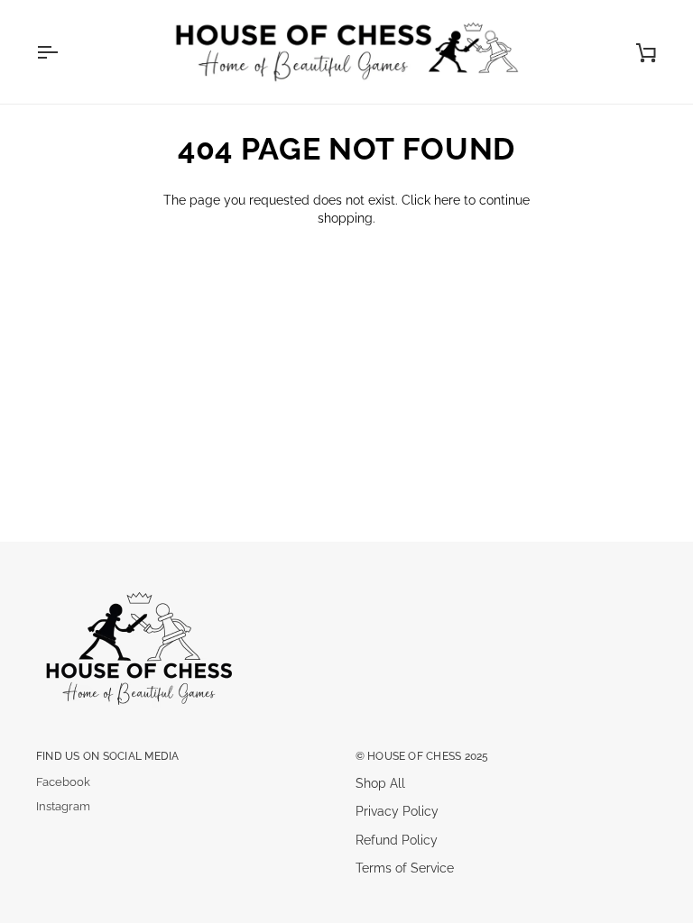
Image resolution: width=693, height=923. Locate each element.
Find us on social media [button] (107, 756)
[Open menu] (63, 52)
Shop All (380, 783)
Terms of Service (405, 868)
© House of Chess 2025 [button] (422, 756)
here (447, 200)
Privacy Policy (397, 811)
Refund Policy (397, 840)
